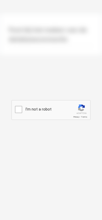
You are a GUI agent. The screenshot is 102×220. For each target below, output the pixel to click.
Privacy (76, 117)
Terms (84, 117)
